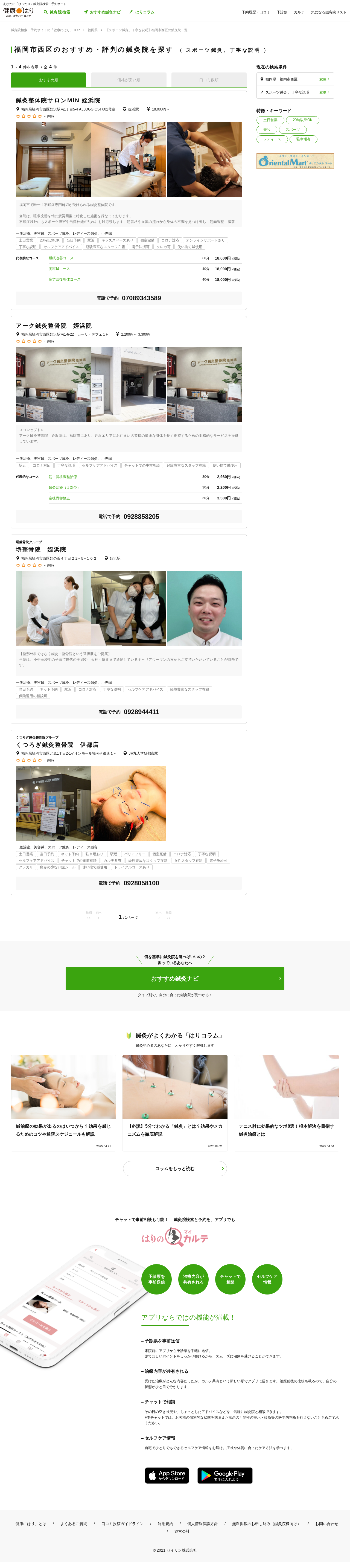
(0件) (50, 116)
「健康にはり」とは (29, 1524)
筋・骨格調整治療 (63, 477)
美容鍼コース (59, 268)
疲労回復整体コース (65, 279)
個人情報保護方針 (202, 1524)
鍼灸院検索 (60, 12)
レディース (272, 139)
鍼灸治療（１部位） (65, 487)
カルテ (299, 12)
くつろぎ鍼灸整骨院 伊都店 (57, 744)
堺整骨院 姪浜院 (41, 549)
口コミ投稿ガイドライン (122, 1524)
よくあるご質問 (73, 1524)
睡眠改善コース (61, 258)
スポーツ (293, 129)
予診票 (282, 12)
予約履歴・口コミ (256, 12)
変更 (322, 79)
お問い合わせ (326, 1524)
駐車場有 (303, 139)
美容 (266, 129)
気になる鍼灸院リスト (329, 12)
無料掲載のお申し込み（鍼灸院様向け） (266, 1524)
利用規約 (165, 1524)
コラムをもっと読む (175, 1168)
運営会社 (182, 1531)
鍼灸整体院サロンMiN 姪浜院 (58, 100)
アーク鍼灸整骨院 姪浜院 (54, 325)
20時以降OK (303, 120)
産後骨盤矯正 (59, 498)
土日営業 (270, 120)
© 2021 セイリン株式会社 (175, 1550)
